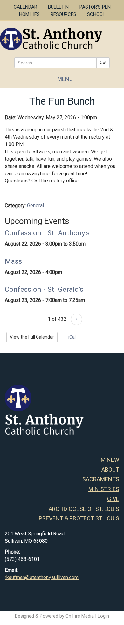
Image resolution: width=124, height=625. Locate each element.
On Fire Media (79, 616)
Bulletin (58, 7)
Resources (63, 14)
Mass (13, 261)
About (110, 469)
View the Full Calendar (32, 337)
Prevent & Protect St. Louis (79, 518)
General (35, 205)
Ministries (103, 489)
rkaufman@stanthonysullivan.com (42, 577)
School (96, 14)
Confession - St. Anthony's (47, 233)
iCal (71, 337)
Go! (103, 62)
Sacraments (100, 479)
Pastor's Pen (95, 7)
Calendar (25, 7)
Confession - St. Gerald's (44, 289)
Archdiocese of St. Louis (84, 508)
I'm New (108, 459)
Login (103, 616)
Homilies (29, 14)
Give (113, 499)
